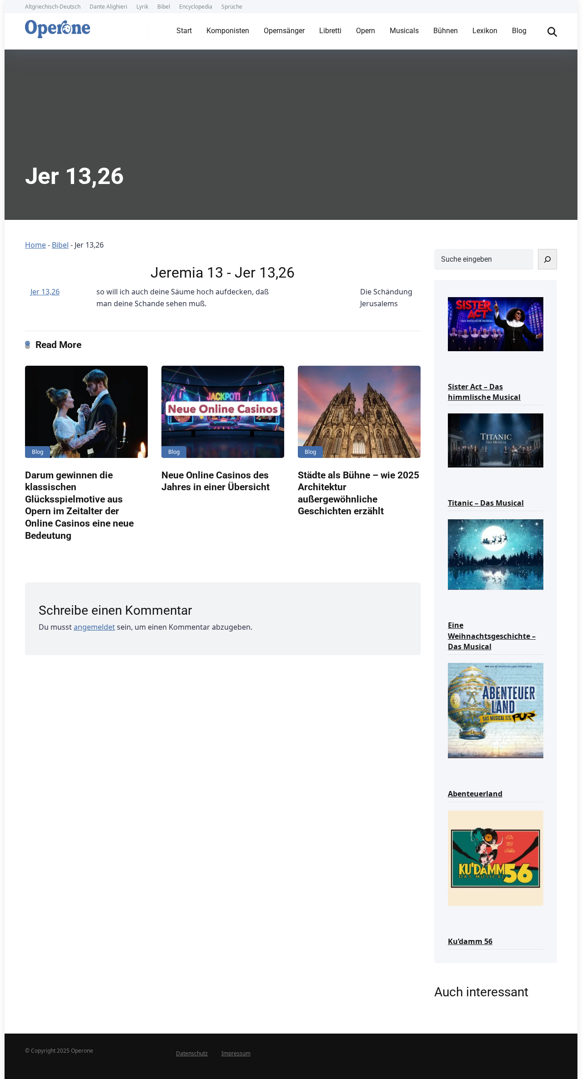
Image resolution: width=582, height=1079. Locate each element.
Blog (519, 30)
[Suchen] (547, 259)
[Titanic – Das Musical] (495, 439)
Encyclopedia (195, 6)
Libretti (330, 30)
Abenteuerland (475, 794)
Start (184, 30)
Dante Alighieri (108, 6)
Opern (365, 30)
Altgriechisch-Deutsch (52, 6)
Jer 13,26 (45, 292)
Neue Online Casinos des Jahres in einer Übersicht (215, 481)
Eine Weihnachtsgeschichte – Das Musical (492, 635)
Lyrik (142, 6)
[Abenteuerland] (495, 710)
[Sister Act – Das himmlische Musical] (495, 323)
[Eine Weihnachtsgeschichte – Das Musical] (495, 554)
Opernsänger (284, 30)
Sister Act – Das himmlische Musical (484, 392)
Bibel (163, 6)
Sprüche (231, 6)
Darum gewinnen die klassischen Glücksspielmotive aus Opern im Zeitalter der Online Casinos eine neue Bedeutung (79, 505)
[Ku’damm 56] (495, 857)
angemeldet (94, 627)
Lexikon (484, 30)
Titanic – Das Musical (486, 503)
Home (35, 245)
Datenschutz (192, 1053)
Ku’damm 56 (470, 941)
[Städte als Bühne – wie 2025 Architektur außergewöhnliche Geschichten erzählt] (359, 412)
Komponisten (227, 30)
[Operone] (57, 26)
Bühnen (445, 30)
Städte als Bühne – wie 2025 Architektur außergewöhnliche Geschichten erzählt (358, 493)
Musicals (404, 30)
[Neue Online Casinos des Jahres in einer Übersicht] (222, 412)
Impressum (236, 1053)
